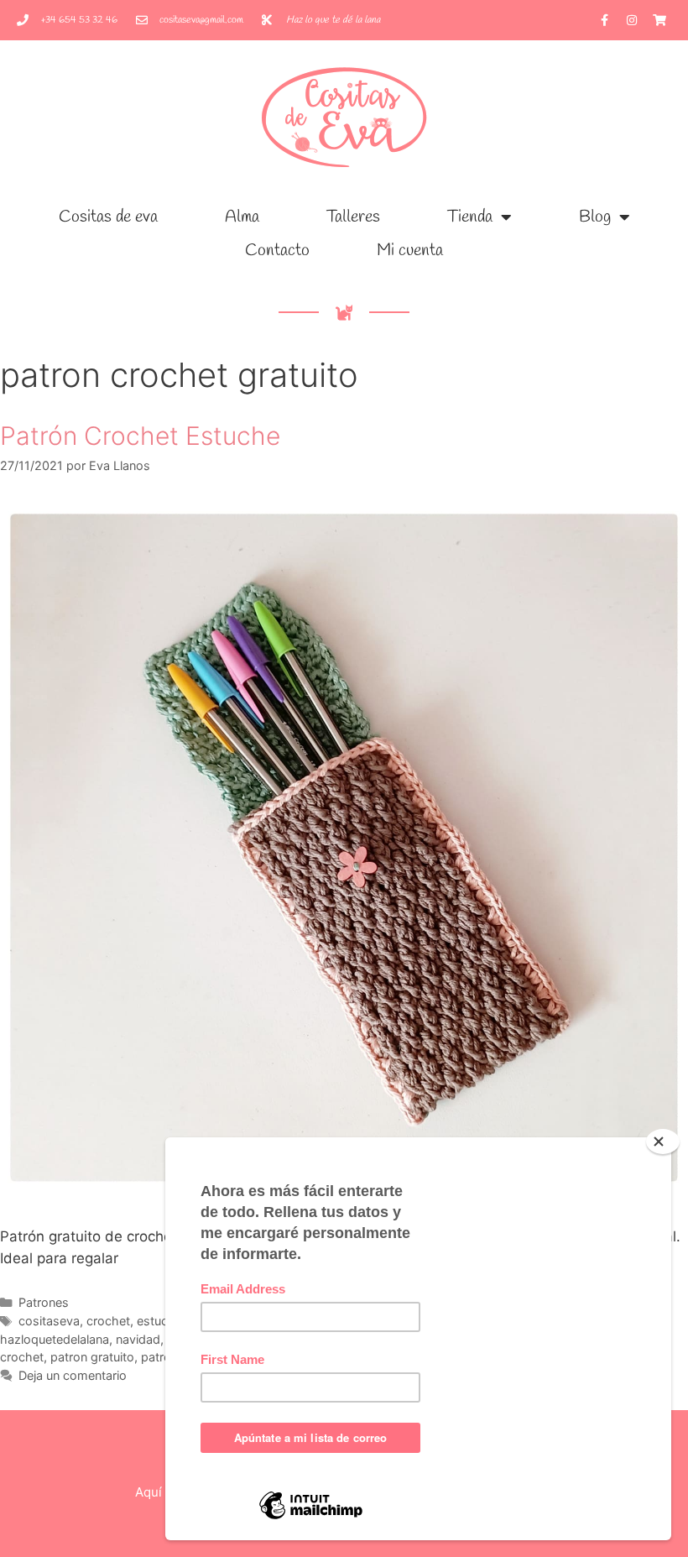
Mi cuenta (410, 250)
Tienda (470, 217)
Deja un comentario (72, 1375)
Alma (242, 217)
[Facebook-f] (604, 20)
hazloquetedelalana (54, 1339)
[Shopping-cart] (659, 20)
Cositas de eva (108, 217)
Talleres (353, 217)
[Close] (663, 1141)
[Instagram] (632, 20)
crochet (108, 1321)
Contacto (277, 250)
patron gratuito (92, 1357)
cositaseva (49, 1321)
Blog (595, 217)
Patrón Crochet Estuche (140, 436)
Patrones (43, 1302)
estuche (159, 1321)
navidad (138, 1339)
